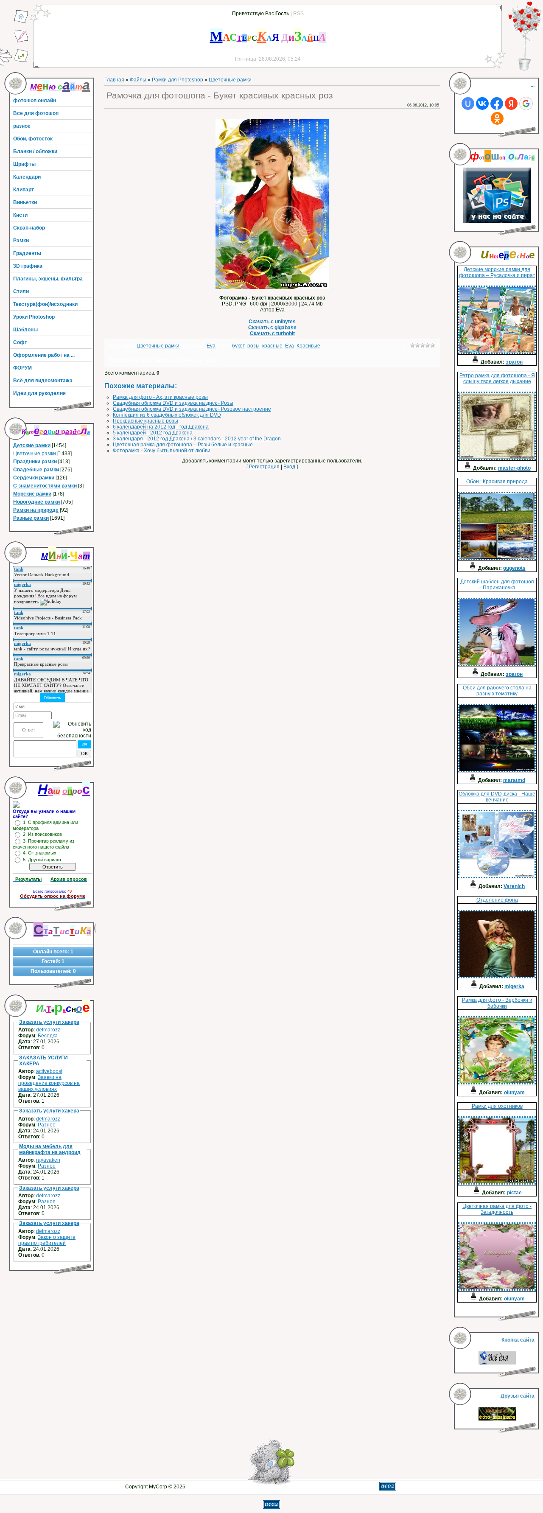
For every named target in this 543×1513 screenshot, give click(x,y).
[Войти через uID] (468, 103)
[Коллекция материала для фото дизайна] (497, 1419)
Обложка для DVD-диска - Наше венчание (497, 797)
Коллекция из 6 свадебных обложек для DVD (167, 415)
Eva (211, 346)
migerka (514, 986)
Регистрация (264, 467)
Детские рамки (31, 445)
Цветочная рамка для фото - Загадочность (497, 1209)
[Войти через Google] (526, 103)
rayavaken (48, 1160)
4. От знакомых (39, 852)
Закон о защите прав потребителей (47, 1240)
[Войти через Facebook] (496, 103)
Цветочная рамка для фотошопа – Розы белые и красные (183, 445)
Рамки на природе (36, 510)
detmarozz (48, 1030)
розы (253, 346)
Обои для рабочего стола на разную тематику (497, 691)
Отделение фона (497, 900)
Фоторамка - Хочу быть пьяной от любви (161, 451)
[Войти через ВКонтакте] (482, 103)
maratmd (514, 780)
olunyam (514, 1093)
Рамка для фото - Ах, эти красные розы (160, 397)
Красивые (308, 346)
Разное (47, 1125)
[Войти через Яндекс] (511, 103)
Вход (289, 467)
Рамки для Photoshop (177, 80)
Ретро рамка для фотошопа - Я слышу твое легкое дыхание (497, 378)
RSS (298, 14)
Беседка (48, 1036)
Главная (114, 80)
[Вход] (21, 61)
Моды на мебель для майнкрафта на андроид (50, 1149)
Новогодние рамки (36, 502)
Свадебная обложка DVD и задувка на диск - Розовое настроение (192, 409)
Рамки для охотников (497, 1106)
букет (238, 346)
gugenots (514, 568)
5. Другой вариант (42, 859)
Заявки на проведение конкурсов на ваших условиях (49, 1083)
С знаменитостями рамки (45, 486)
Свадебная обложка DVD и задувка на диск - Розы (173, 403)
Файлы (138, 80)
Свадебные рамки (36, 470)
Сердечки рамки (33, 478)
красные (272, 346)
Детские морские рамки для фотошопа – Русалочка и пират (497, 272)
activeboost (49, 1071)
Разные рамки (31, 518)
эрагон (514, 362)
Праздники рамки (35, 462)
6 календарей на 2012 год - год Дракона (161, 427)
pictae (514, 1193)
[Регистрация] (21, 41)
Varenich (514, 886)
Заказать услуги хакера (49, 1022)
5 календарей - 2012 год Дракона (153, 433)
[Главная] (21, 22)
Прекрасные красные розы (145, 421)
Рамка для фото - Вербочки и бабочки (497, 1003)
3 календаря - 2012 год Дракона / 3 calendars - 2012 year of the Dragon (197, 439)
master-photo (514, 468)
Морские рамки (32, 494)
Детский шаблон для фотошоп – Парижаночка (497, 585)
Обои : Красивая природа (497, 482)
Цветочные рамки (34, 454)
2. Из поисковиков (42, 834)
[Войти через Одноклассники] (497, 118)
